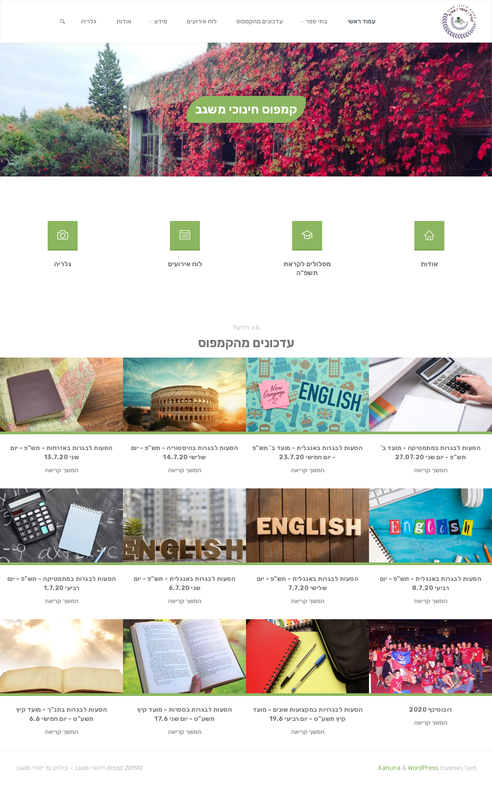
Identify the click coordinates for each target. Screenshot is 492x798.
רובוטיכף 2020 (430, 709)
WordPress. (407, 768)
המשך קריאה (430, 471)
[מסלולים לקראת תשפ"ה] (307, 239)
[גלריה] (63, 239)
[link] (63, 21)
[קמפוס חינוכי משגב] (459, 21)
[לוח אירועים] (185, 239)
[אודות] (429, 239)
